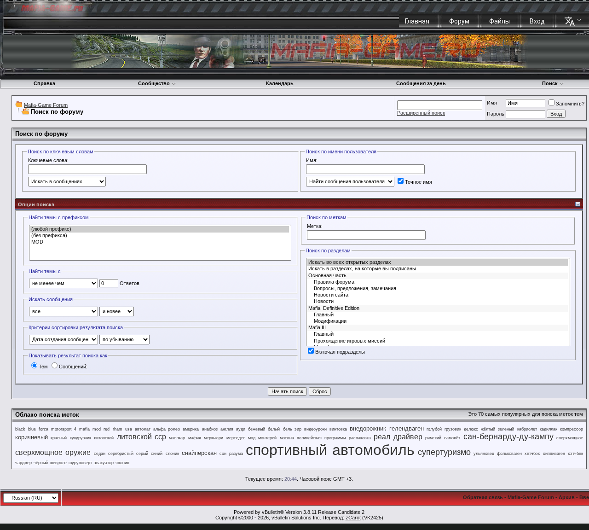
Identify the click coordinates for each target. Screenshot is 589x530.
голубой (434, 429)
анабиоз (210, 429)
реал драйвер (398, 437)
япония (122, 462)
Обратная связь (483, 497)
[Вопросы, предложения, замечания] (437, 288)
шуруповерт (80, 462)
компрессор (571, 429)
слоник (172, 453)
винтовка (338, 429)
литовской (104, 438)
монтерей (267, 438)
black (20, 429)
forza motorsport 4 (57, 429)
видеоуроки (315, 429)
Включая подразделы (340, 352)
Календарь (280, 83)
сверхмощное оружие (53, 452)
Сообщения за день (421, 83)
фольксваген (509, 453)
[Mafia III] (437, 328)
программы (335, 438)
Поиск (550, 83)
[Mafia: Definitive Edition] (437, 308)
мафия (194, 438)
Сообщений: (73, 366)
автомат (142, 429)
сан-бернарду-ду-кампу (508, 436)
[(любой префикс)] (159, 229)
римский (433, 438)
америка (191, 429)
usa (128, 429)
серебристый (120, 453)
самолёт (452, 438)
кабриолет (527, 429)
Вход (537, 21)
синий (156, 453)
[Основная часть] (437, 276)
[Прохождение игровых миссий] (437, 341)
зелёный (506, 429)
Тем (43, 366)
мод (251, 438)
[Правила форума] (437, 282)
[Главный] (437, 315)
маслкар (177, 438)
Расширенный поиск (421, 113)
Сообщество (154, 83)
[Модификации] (437, 321)
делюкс (471, 429)
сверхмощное (569, 438)
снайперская (199, 452)
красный (59, 438)
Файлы (499, 21)
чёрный (41, 462)
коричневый (31, 437)
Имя (492, 102)
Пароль (495, 113)
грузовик (453, 429)
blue (32, 429)
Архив (567, 497)
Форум (459, 21)
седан (99, 453)
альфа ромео (166, 429)
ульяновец (484, 453)
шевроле (58, 462)
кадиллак (548, 429)
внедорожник (368, 428)
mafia (84, 429)
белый (274, 429)
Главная (417, 21)
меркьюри (213, 438)
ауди (240, 429)
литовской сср (141, 437)
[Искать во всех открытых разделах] (437, 262)
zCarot (353, 517)
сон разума (231, 453)
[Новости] (437, 301)
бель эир (292, 429)
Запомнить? (570, 103)
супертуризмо (444, 452)
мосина (287, 438)
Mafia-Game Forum (46, 105)
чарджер (23, 462)
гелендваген (406, 428)
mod (96, 429)
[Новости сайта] (437, 295)
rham (117, 429)
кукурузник (80, 438)
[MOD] (159, 242)
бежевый (256, 429)
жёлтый (488, 429)
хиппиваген (554, 453)
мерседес (235, 438)
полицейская (309, 438)
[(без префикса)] (159, 236)
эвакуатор (104, 462)
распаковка (360, 438)
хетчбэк (532, 453)
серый (142, 453)
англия (226, 429)
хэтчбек (575, 453)
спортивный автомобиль (330, 450)
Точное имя (418, 182)
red (107, 429)
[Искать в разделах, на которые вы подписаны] (437, 269)
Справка (44, 83)
